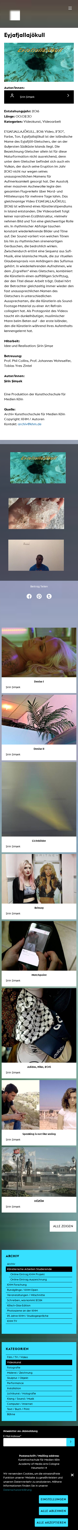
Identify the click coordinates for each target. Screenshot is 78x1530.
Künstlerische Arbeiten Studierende (29, 1269)
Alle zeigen (63, 1226)
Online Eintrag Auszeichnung (28, 1279)
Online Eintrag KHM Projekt (27, 1274)
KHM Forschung (17, 1284)
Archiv (11, 1263)
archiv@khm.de (29, 424)
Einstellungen (53, 1499)
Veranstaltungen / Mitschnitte (26, 1295)
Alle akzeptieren (51, 1522)
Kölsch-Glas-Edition (19, 1305)
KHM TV (12, 1321)
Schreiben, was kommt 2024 (24, 1300)
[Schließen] (72, 1475)
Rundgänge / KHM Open (22, 1289)
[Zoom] (38, 467)
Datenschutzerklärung (17, 1489)
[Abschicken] (70, 1442)
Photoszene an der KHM (22, 1310)
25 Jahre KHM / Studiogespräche (27, 1315)
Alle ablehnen (53, 1511)
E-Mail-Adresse (12, 1436)
